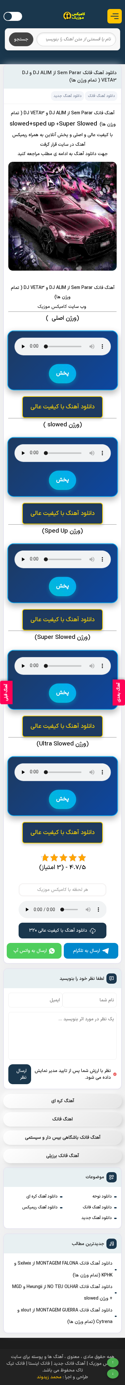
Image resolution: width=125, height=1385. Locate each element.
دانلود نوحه (102, 1196)
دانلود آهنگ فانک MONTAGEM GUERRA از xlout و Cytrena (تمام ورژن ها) (65, 1316)
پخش (62, 374)
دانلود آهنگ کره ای (42, 1196)
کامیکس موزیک (53, 306)
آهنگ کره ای (62, 1101)
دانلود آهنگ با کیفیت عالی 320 (58, 930)
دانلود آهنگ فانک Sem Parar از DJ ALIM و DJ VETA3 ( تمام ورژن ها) (69, 76)
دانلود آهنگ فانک (97, 1207)
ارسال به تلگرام (86, 950)
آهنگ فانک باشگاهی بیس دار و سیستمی (62, 1137)
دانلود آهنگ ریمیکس (40, 1207)
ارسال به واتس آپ (30, 950)
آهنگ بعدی (118, 692)
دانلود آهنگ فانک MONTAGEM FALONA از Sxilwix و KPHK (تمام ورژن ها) (63, 1269)
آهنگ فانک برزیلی (62, 1156)
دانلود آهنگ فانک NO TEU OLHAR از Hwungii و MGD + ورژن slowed (62, 1293)
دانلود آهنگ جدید (96, 1218)
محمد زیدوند (49, 1377)
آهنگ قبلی (6, 692)
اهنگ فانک (62, 1119)
